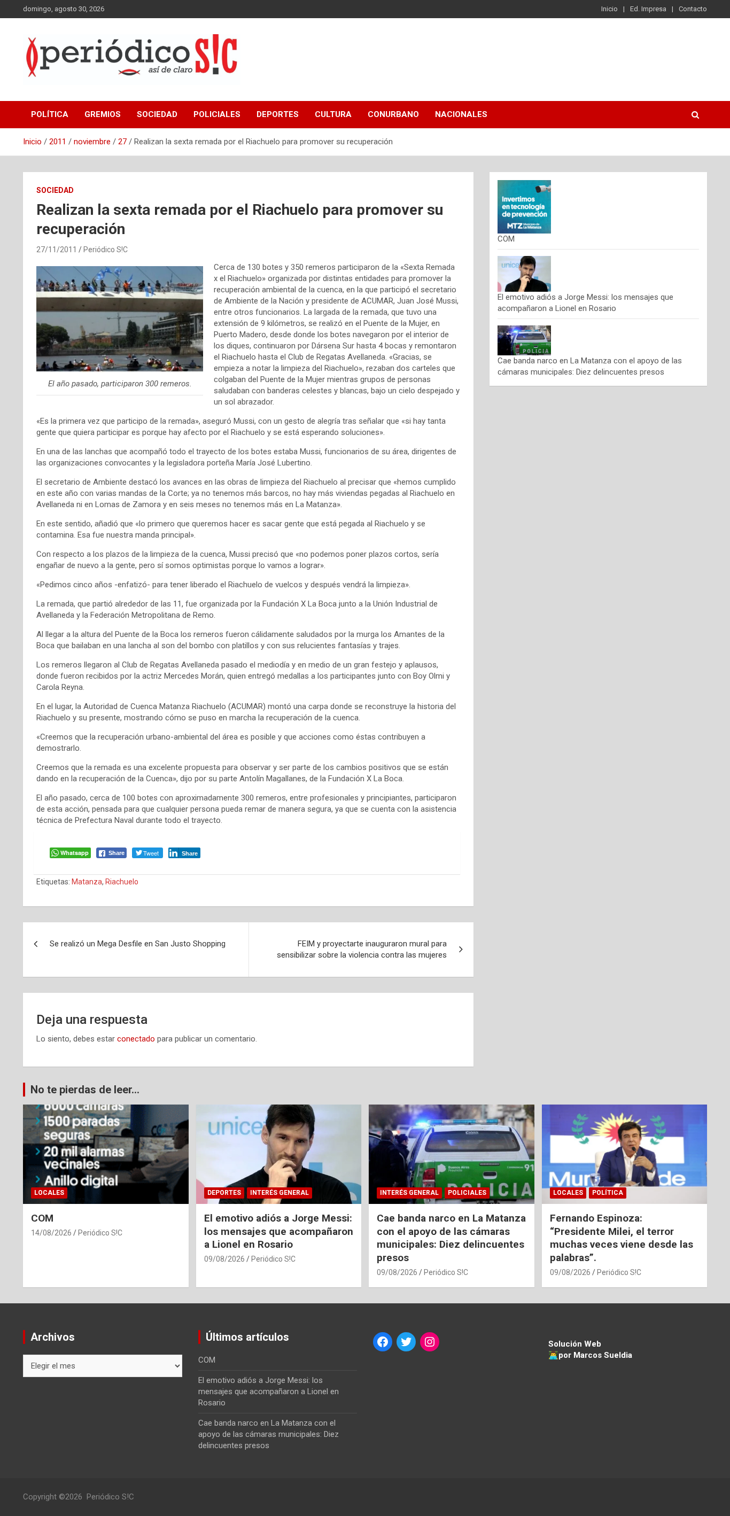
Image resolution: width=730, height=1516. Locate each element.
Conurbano (393, 114)
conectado (136, 1039)
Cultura (333, 114)
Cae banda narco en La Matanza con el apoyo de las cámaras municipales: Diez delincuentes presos (451, 1238)
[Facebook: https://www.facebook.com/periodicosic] (382, 1341)
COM (506, 239)
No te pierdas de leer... (84, 1089)
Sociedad (157, 114)
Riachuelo (121, 881)
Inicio (609, 9)
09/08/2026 (224, 1259)
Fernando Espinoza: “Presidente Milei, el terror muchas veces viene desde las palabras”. (621, 1238)
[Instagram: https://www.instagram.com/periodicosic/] (429, 1341)
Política (49, 114)
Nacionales (461, 114)
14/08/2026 (51, 1233)
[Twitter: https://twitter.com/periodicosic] (406, 1341)
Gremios (102, 114)
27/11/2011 (56, 249)
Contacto (693, 9)
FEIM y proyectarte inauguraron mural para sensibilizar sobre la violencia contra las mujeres (362, 949)
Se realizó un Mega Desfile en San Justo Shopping (138, 944)
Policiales (216, 114)
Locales (49, 1192)
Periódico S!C (105, 249)
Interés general (279, 1192)
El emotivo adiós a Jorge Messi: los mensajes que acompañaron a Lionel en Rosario (278, 1231)
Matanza (87, 881)
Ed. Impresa (648, 9)
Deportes (278, 114)
